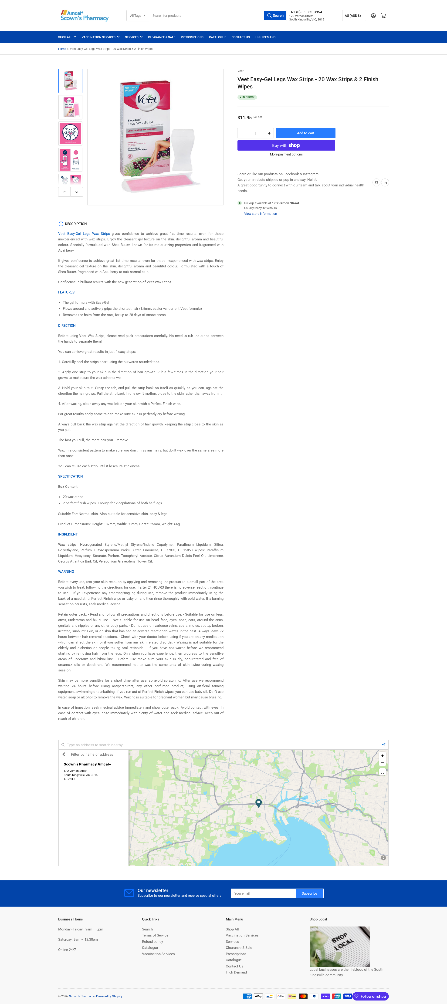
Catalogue (217, 37)
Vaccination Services (98, 37)
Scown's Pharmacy (81, 996)
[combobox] (218, 15)
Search (147, 929)
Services (132, 37)
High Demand (265, 37)
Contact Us (241, 37)
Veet (240, 71)
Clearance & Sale (161, 37)
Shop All (65, 37)
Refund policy (152, 942)
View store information (260, 214)
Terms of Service (155, 935)
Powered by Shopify (109, 996)
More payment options (286, 154)
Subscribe (309, 893)
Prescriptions (192, 37)
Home (62, 49)
